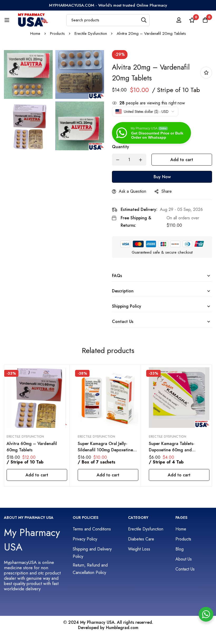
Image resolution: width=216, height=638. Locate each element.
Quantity (120, 147)
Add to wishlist (206, 73)
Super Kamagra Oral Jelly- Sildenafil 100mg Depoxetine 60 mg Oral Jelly (105, 450)
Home (35, 33)
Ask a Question (132, 191)
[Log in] (178, 20)
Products (57, 33)
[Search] (144, 20)
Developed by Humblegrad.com (108, 627)
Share (166, 191)
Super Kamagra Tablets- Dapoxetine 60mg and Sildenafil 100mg (171, 450)
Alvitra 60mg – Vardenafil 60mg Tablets (32, 447)
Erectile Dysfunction (91, 33)
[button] (37, 475)
